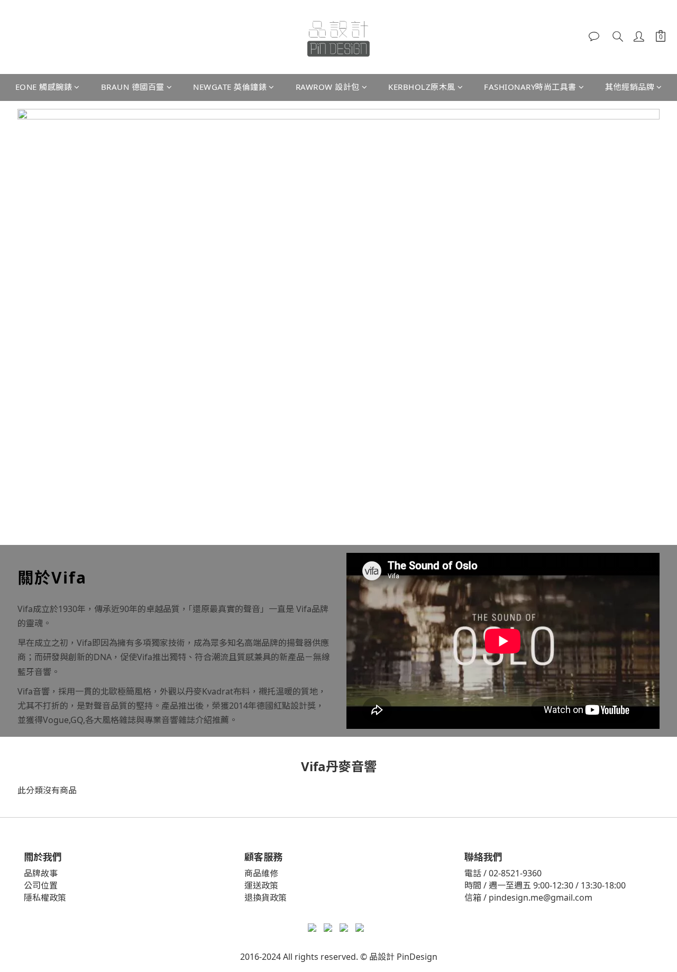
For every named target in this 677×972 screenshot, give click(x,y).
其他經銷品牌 (629, 86)
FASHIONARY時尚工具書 (530, 86)
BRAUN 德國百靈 (132, 86)
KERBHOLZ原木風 (421, 86)
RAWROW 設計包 (328, 86)
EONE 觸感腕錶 (43, 86)
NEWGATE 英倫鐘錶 (230, 86)
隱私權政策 (45, 897)
